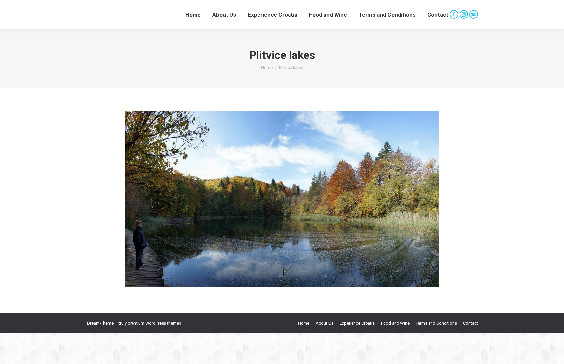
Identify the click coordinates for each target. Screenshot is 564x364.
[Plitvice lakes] (282, 199)
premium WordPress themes (154, 323)
